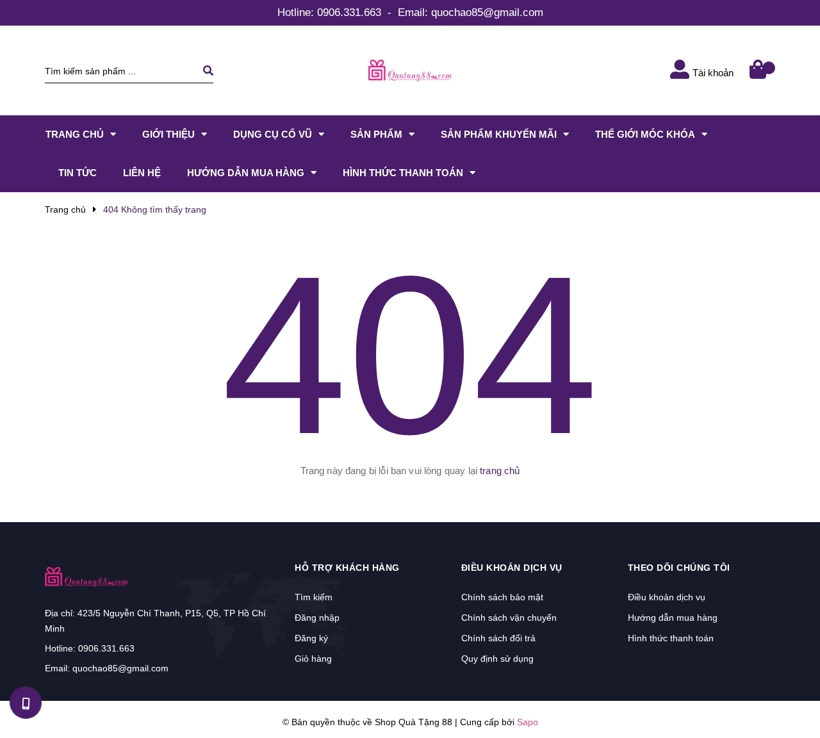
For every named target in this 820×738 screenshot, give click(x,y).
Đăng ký (311, 638)
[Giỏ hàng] (759, 71)
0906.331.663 (349, 12)
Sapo (527, 722)
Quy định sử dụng (497, 658)
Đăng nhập (317, 617)
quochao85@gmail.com (487, 12)
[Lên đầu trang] (791, 700)
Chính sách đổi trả (498, 638)
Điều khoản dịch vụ (666, 597)
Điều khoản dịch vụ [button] (511, 567)
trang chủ (500, 470)
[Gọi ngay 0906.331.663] (26, 703)
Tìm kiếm (313, 597)
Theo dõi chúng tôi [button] (679, 567)
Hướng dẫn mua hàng (673, 617)
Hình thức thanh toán (671, 638)
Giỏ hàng (313, 658)
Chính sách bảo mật (502, 597)
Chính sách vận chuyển (509, 617)
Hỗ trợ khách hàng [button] (347, 567)
